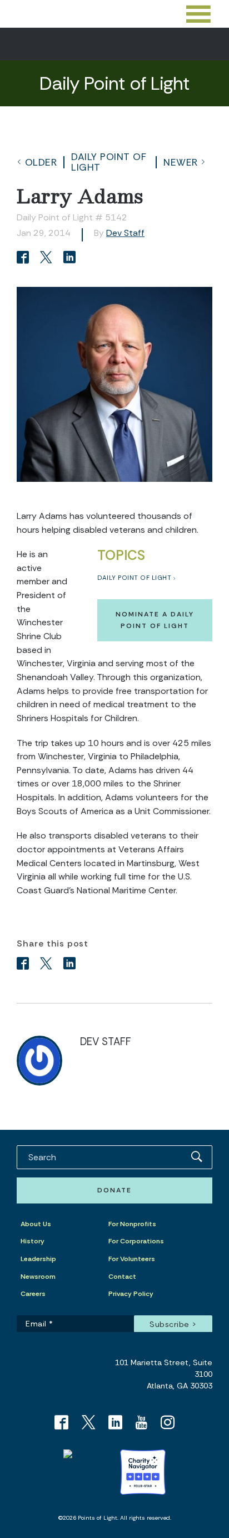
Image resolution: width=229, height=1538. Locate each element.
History (32, 1241)
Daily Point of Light (108, 162)
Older (41, 162)
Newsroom (38, 1276)
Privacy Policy (130, 1293)
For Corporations (136, 1241)
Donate (114, 1190)
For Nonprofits (132, 1224)
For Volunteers (131, 1258)
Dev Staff (125, 233)
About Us (36, 1224)
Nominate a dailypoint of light (155, 620)
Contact (122, 1276)
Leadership (38, 1258)
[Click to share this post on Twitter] (48, 258)
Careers (33, 1293)
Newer (180, 162)
